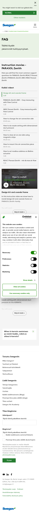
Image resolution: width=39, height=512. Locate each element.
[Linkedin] (7, 475)
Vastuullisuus (7, 374)
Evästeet (20, 489)
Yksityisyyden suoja (9, 489)
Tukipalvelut (7, 371)
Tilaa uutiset (7, 401)
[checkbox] (19, 437)
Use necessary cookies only (19, 293)
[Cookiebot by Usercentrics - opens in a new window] (23, 217)
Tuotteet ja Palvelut (10, 364)
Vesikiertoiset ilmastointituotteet (18, 31)
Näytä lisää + (19, 212)
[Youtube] (3, 475)
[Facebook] (11, 475)
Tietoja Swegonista (9, 385)
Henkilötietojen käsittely (11, 492)
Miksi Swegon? (8, 361)
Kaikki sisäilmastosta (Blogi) (13, 395)
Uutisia (5, 391)
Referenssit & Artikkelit (11, 367)
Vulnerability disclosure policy (12, 496)
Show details (28, 280)
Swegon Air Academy (10, 405)
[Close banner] (36, 217)
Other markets (19, 18)
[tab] (19, 94)
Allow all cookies (19, 286)
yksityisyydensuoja (8, 455)
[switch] (34, 259)
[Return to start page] (8, 25)
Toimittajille (7, 388)
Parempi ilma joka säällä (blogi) (15, 398)
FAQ (6, 31)
